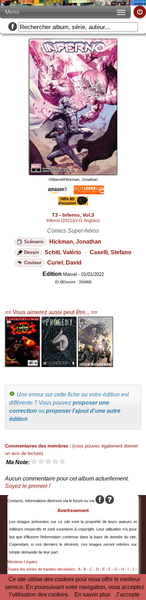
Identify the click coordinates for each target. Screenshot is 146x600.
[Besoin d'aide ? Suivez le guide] (109, 501)
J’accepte (128, 594)
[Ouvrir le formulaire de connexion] (140, 12)
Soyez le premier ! (27, 486)
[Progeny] (59, 365)
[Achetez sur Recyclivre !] (89, 192)
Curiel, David (64, 263)
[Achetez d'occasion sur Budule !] (73, 203)
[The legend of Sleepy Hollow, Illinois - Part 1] (22, 365)
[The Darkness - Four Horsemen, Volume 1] (95, 365)
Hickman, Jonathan (75, 242)
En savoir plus (92, 594)
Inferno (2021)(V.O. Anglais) (73, 220)
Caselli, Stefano (110, 252)
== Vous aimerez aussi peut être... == (51, 312)
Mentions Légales (22, 562)
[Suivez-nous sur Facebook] (12, 27)
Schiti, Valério (63, 252)
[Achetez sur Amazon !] (57, 192)
